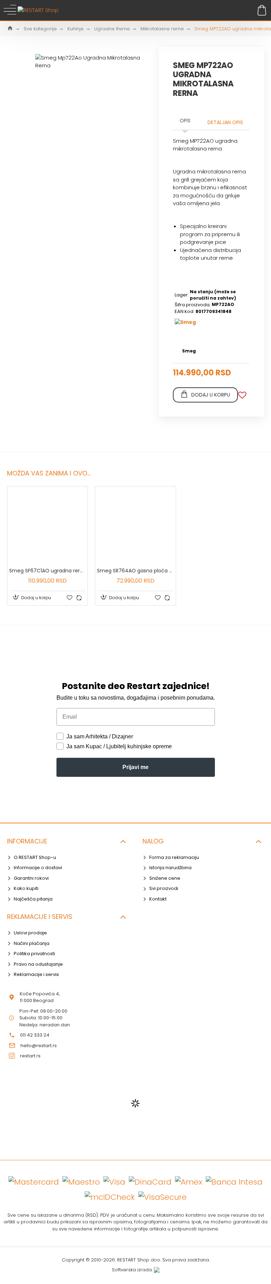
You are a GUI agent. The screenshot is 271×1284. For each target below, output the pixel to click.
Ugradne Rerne (112, 28)
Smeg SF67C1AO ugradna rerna (47, 570)
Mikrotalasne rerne (162, 28)
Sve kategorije (40, 28)
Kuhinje (75, 28)
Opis (185, 120)
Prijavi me (135, 767)
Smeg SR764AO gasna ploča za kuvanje (135, 570)
